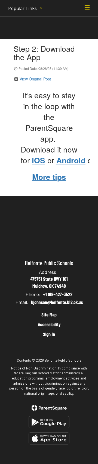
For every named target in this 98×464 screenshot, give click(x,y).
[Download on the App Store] (49, 438)
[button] (25, 8)
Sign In (49, 334)
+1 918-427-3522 (57, 294)
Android (70, 160)
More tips (49, 176)
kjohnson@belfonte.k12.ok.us (57, 302)
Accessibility (49, 324)
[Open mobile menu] (87, 8)
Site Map (49, 314)
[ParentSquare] (49, 408)
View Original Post (35, 79)
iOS (38, 160)
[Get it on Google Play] (49, 422)
